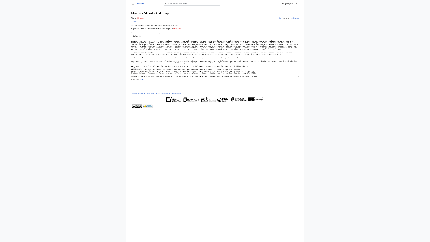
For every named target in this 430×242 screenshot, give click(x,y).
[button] (132, 3)
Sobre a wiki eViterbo (153, 93)
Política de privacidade (138, 93)
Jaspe (135, 21)
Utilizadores (177, 29)
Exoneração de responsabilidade (171, 93)
